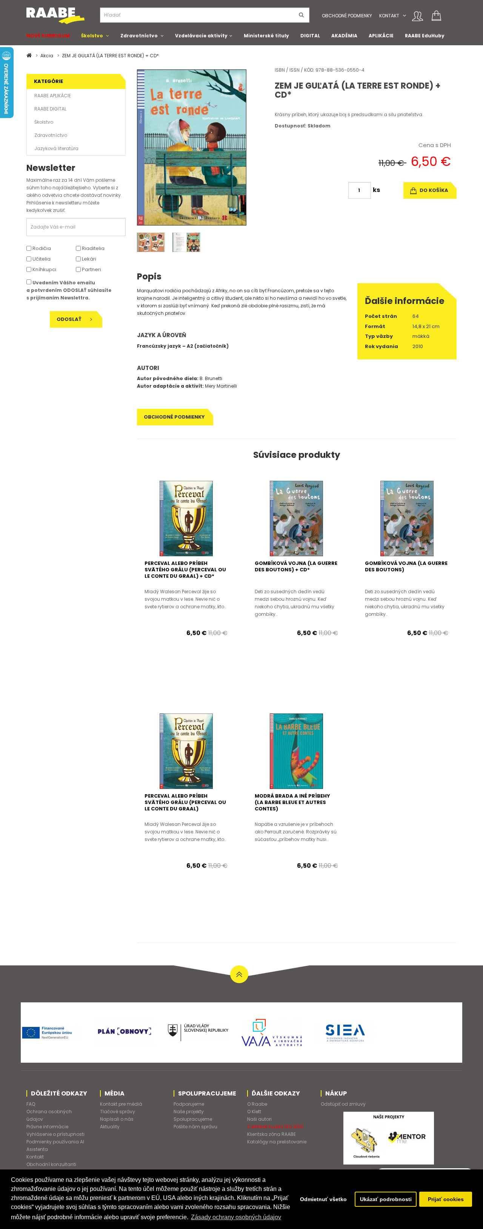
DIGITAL (310, 35)
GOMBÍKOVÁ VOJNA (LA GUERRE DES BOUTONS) (406, 566)
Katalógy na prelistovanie (276, 1141)
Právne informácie (47, 1126)
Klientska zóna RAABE (271, 1134)
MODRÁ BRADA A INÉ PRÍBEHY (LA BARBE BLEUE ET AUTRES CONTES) (292, 802)
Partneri (91, 269)
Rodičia (41, 248)
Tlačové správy (117, 1111)
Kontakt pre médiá (121, 1104)
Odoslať (70, 319)
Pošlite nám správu (195, 1126)
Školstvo (92, 35)
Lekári (88, 258)
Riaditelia (93, 248)
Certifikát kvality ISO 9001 (275, 1126)
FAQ (30, 1104)
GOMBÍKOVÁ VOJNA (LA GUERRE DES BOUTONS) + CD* (296, 566)
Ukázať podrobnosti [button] (386, 1199)
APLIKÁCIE (381, 35)
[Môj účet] (417, 16)
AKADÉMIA (344, 35)
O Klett (254, 1111)
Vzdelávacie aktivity (201, 35)
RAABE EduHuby (425, 35)
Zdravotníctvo (139, 35)
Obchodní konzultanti (51, 1164)
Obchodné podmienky (347, 15)
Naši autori (259, 1119)
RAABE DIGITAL (50, 109)
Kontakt (389, 15)
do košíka (433, 190)
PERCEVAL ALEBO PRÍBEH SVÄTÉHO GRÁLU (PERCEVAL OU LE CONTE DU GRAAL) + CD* (185, 570)
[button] (404, 15)
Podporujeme (189, 1104)
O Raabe (257, 1104)
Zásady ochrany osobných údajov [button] (236, 1217)
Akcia (46, 55)
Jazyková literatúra (56, 148)
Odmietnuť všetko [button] (323, 1199)
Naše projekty (189, 1111)
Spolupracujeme (193, 1119)
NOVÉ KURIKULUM (48, 35)
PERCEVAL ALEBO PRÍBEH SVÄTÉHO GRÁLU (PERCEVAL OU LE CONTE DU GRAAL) (185, 802)
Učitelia (41, 258)
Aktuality (110, 1126)
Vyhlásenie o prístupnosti (55, 1134)
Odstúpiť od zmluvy (343, 1104)
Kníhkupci (43, 269)
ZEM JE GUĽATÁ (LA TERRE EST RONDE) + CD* (110, 55)
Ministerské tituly (266, 35)
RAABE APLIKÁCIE (52, 95)
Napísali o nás (117, 1119)
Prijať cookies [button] (446, 1199)
